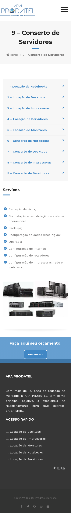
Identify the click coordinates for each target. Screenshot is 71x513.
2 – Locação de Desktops (26, 97)
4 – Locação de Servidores (27, 119)
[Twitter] (28, 506)
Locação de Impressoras (28, 438)
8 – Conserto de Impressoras (29, 162)
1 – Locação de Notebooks (27, 86)
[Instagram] (41, 506)
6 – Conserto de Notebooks (28, 141)
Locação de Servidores (26, 459)
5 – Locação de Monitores (27, 130)
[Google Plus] (34, 506)
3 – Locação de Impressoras (28, 108)
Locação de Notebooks (26, 452)
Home (14, 55)
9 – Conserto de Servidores (28, 173)
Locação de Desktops (25, 431)
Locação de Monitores (26, 445)
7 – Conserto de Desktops (27, 151)
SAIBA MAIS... (15, 410)
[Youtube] (47, 506)
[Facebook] (21, 506)
